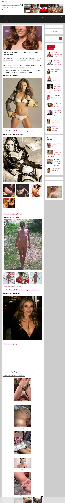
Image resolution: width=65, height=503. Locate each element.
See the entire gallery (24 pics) (13, 214)
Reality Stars (34, 17)
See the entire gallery (10, 344)
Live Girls (54, 31)
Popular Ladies (51, 46)
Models (20, 17)
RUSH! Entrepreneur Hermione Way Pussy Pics (57, 128)
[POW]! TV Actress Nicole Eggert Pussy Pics (56, 97)
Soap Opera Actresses (7, 21)
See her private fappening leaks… (14, 375)
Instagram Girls (44, 17)
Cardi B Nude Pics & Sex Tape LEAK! (58, 54)
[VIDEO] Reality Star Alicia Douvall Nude (58, 105)
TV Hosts (52, 17)
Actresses (4, 17)
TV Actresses (12, 17)
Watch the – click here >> (22, 131)
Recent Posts (50, 49)
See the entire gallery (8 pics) (12, 286)
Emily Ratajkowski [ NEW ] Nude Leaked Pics (57, 144)
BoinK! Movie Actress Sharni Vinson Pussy (56, 78)
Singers (26, 17)
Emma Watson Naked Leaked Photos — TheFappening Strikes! (54, 88)
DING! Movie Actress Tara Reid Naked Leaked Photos (56, 120)
